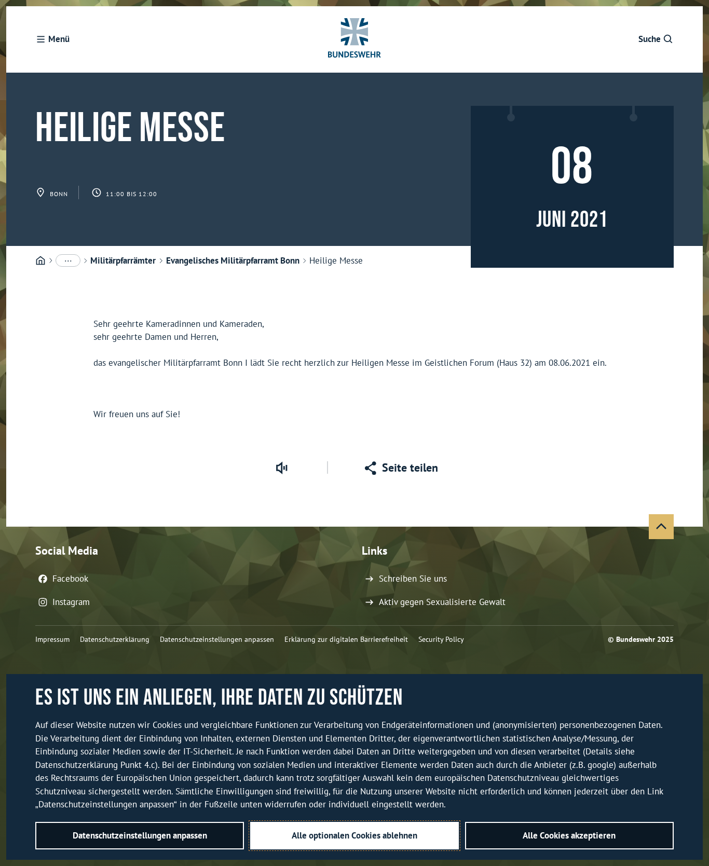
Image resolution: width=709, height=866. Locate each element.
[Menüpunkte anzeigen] (68, 260)
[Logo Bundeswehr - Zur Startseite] (354, 39)
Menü (59, 39)
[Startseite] (40, 261)
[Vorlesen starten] (281, 467)
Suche (649, 39)
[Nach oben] (661, 526)
